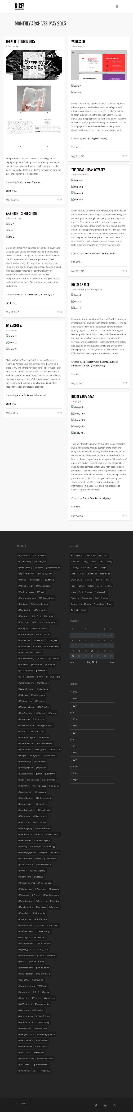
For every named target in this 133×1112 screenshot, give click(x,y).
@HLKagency (40, 749)
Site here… (11, 190)
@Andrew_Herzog (26, 592)
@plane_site (40, 889)
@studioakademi (26, 943)
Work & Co (78, 41)
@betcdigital (23, 622)
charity (109, 561)
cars (101, 561)
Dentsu (20, 294)
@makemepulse (40, 816)
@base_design (40, 610)
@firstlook (40, 701)
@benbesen (23, 616)
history (90, 586)
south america (101, 598)
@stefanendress (25, 931)
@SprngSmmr (53, 925)
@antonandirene (46, 598)
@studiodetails (43, 943)
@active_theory (25, 567)
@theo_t (22, 961)
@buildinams (24, 640)
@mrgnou (43, 852)
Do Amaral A (14, 326)
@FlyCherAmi (43, 707)
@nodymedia (50, 858)
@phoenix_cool (45, 883)
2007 (74, 780)
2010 (74, 759)
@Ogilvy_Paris (24, 877)
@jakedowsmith (25, 774)
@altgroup (49, 580)
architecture (90, 555)
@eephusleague (53, 677)
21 (92, 650)
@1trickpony (24, 555)
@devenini (50, 664)
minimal (108, 586)
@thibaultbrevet (36, 961)
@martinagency (25, 828)
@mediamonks (53, 834)
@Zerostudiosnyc (45, 1058)
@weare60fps (38, 1010)
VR (77, 610)
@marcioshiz (24, 822)
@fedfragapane (38, 695)
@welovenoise (40, 1028)
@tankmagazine (41, 949)
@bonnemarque (25, 634)
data (95, 567)
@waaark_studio (42, 1004)
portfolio (75, 598)
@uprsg (45, 992)
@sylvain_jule (24, 949)
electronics (105, 574)
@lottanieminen (25, 804)
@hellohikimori (38, 731)
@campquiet (24, 646)
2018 (74, 705)
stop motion (85, 604)
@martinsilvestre (42, 828)
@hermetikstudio (26, 743)
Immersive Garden (80, 365)
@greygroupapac (45, 725)
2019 (74, 699)
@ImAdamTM (50, 755)
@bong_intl (23, 628)
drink (81, 574)
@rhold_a (54, 901)
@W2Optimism (25, 1004)
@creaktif (41, 658)
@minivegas (35, 846)
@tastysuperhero (26, 955)
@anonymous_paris (27, 598)
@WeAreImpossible (27, 1022)
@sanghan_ (54, 907)
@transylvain (37, 980)
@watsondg (23, 1010)
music (73, 592)
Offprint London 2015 (20, 41)
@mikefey (22, 846)
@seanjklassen (25, 919)
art (100, 555)
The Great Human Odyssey (88, 170)
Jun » (112, 662)
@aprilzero (23, 604)
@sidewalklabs (25, 925)
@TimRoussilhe (42, 968)
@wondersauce (25, 1046)
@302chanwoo (39, 555)
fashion (98, 580)
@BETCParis (37, 622)
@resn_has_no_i (25, 901)
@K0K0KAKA (23, 786)
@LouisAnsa (41, 804)
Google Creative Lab (92, 498)
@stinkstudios (39, 937)
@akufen (22, 580)
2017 (74, 712)
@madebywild (44, 810)
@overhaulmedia (80, 174)
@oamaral (12, 330)
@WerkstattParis (25, 1040)
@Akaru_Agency (44, 574)
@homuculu (54, 749)
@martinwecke (25, 834)
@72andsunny (24, 561)
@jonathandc (33, 780)
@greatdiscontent (26, 725)
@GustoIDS (23, 731)
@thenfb (51, 955)
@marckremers (39, 822)
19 (79, 650)
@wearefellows (43, 1016)
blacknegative (89, 361)
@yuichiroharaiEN (26, 1058)
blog (85, 561)
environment (76, 580)
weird (84, 610)
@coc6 (39, 652)
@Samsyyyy (41, 907)
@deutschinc (36, 664)
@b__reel (53, 640)
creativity (85, 567)
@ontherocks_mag (26, 883)
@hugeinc (22, 755)
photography (101, 592)
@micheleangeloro (42, 840)
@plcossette (53, 889)
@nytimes (22, 871)
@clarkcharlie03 (25, 652)
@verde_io (36, 998)
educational (92, 574)
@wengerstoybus (26, 1034)
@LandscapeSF (25, 792)
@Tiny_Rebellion (25, 974)
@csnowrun (54, 658)
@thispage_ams (25, 968)
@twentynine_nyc (26, 986)
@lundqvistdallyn (26, 810)
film (107, 580)
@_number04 (24, 1071)
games (81, 586)
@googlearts (24, 719)
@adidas (39, 567)
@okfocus (38, 877)
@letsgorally (40, 792)
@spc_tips (39, 925)
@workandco (79, 46)
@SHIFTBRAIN (40, 919)
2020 (74, 692)
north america (85, 592)
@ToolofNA (23, 980)
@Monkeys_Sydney (27, 852)
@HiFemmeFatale (44, 743)
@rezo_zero (41, 901)
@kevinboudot (39, 786)
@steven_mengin (43, 931)
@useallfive (23, 998)
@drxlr (40, 677)
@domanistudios (26, 677)
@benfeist (36, 616)
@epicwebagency (26, 689)
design (103, 567)
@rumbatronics (25, 907)
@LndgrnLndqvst (43, 798)
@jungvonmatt (48, 780)
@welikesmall (24, 1028)
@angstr (41, 592)
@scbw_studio (39, 913)
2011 (74, 753)
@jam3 (39, 774)
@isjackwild (41, 768)
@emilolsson (43, 683)
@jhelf (21, 780)
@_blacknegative (94, 289)
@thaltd (40, 955)
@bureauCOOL (40, 640)
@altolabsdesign (25, 586)
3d (72, 555)
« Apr (72, 662)
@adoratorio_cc (53, 567)
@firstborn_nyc (14, 218)
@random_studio (51, 895)
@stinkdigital (24, 937)
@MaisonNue (24, 816)
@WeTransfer (42, 1040)
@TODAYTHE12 (43, 974)
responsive (87, 598)
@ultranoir (42, 986)
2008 (74, 773)
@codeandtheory (26, 658)
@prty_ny (36, 895)
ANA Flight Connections (21, 213)
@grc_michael (39, 719)
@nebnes (54, 852)
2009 (74, 766)
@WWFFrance (24, 1052)
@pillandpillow (25, 889)
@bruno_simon (43, 634)
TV (72, 610)
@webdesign (13, 46)
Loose (35, 1071)
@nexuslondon (25, 858)
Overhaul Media (90, 253)
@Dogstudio (41, 671)
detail (73, 574)
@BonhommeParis (40, 628)
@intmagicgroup (25, 768)
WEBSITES (45, 1071)
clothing (74, 567)
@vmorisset (49, 998)
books (93, 561)
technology (99, 604)
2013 (74, 739)
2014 (74, 732)
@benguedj (49, 616)
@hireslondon (24, 749)
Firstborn (33, 294)
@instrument (40, 761)
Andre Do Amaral (25, 395)
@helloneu (44, 737)
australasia (76, 561)
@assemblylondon (39, 604)
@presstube (23, 895)
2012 (74, 746)
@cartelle (37, 646)
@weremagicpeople (46, 1034)
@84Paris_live (40, 561)
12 (79, 645)
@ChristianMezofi (52, 646)
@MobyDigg (49, 846)
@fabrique (23, 695)
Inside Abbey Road (82, 397)
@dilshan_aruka (25, 671)
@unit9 (36, 992)
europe (88, 580)
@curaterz (23, 664)
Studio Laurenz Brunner (28, 182)
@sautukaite (24, 913)
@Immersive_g (79, 289)
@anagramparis (43, 586)
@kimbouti (54, 786)
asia (106, 555)
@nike (38, 858)
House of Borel (81, 285)
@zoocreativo (24, 1065)
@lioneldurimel (25, 798)
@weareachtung (25, 1016)
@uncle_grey (24, 992)
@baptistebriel (24, 610)
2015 (74, 726)
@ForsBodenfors (25, 713)
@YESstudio (38, 1052)
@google (77, 401)
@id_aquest (35, 755)
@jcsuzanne (50, 774)
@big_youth (51, 622)
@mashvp (38, 834)
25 (73, 656)
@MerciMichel (24, 840)
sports (74, 604)
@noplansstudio (25, 864)
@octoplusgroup (38, 871)
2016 (74, 719)
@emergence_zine (26, 683)
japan (99, 586)
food (73, 586)
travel (109, 604)
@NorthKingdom (43, 864)
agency (79, 555)
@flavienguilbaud (26, 707)
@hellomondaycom (27, 737)
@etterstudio (42, 689)
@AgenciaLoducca (26, 574)
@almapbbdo (35, 580)
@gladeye (40, 713)
